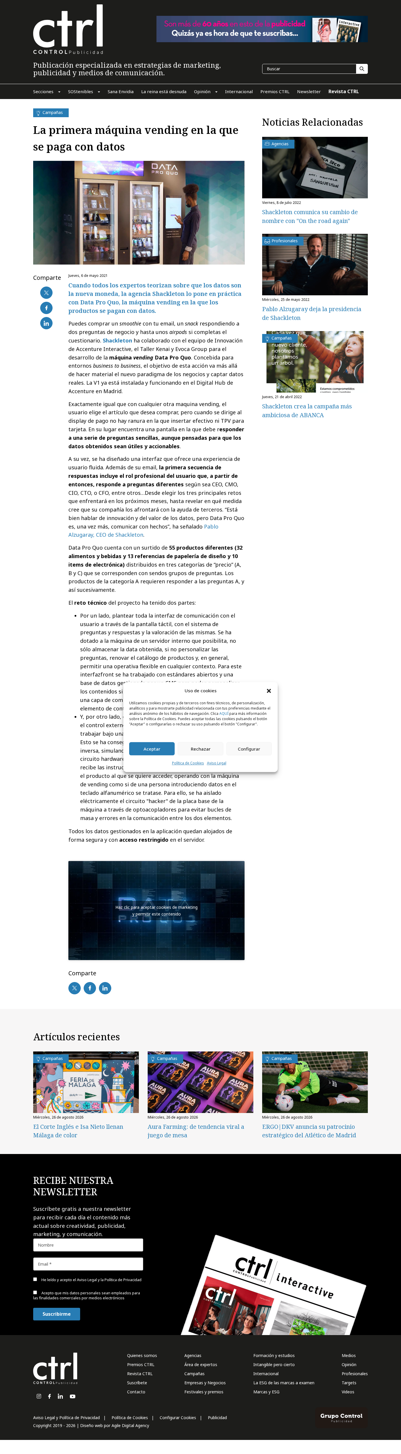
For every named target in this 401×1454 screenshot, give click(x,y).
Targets (349, 1382)
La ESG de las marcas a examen (283, 1382)
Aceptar (152, 749)
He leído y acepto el (91, 1279)
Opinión (349, 1364)
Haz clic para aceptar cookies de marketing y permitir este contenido (156, 910)
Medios (349, 1355)
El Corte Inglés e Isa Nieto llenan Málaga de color (78, 1131)
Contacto (136, 1392)
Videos (348, 1392)
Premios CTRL (140, 1364)
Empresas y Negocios (205, 1382)
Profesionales (355, 1373)
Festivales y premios (203, 1392)
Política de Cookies (188, 763)
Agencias (192, 1355)
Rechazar (200, 749)
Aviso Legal (216, 763)
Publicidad (217, 1417)
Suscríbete (137, 1382)
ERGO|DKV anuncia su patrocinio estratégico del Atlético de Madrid (309, 1131)
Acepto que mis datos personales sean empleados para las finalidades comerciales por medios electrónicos (86, 1295)
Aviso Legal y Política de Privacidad (66, 1417)
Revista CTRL (140, 1373)
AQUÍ (223, 713)
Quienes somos (142, 1355)
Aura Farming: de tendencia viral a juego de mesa (196, 1131)
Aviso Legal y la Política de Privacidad (109, 1279)
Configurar (249, 749)
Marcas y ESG (266, 1392)
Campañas (194, 1373)
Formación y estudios (274, 1355)
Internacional (266, 1373)
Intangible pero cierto (274, 1364)
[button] (269, 690)
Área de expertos (200, 1364)
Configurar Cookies (178, 1417)
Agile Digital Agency (130, 1425)
